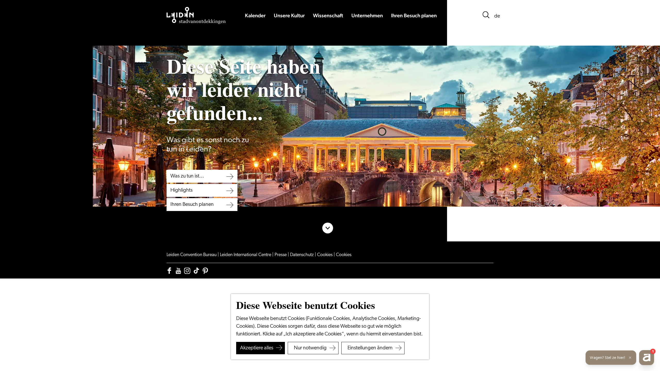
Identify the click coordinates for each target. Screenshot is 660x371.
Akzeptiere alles (256, 348)
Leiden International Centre (246, 255)
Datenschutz (302, 255)
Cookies (325, 255)
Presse (281, 255)
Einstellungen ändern (370, 348)
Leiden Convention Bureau (192, 255)
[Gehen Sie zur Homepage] (196, 15)
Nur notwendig (310, 348)
